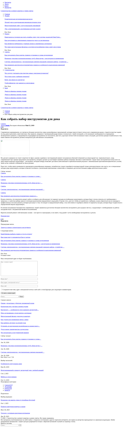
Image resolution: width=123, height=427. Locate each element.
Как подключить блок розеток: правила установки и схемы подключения (29, 55)
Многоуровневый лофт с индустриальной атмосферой (22, 25)
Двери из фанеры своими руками (15, 91)
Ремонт (7, 34)
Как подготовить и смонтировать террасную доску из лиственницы (27, 40)
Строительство (9, 70)
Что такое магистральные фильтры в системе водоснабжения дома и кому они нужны (33, 47)
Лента (7, 4)
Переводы (8, 7)
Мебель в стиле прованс (9, 377)
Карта (6, 6)
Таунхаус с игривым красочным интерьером (15, 413)
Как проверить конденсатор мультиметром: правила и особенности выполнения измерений (35, 65)
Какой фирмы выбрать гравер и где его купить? (16, 234)
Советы (7, 52)
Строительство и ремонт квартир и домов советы (17, 11)
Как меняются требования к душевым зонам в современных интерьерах (28, 43)
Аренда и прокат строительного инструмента (16, 227)
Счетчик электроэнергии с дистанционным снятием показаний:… (22, 352)
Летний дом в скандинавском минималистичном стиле (23, 22)
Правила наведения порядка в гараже (13, 406)
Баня (6, 88)
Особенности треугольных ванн (11, 364)
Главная (7, 14)
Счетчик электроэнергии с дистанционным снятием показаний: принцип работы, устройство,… (36, 62)
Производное (5, 216)
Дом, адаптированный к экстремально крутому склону (23, 29)
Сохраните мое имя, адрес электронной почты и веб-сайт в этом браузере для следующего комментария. (37, 289)
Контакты (8, 2)
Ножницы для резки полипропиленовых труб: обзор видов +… (21, 346)
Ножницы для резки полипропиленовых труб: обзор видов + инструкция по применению (34, 58)
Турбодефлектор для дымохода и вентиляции (19, 83)
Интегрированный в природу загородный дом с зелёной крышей (22, 370)
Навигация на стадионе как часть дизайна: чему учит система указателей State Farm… (33, 37)
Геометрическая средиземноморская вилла (18, 19)
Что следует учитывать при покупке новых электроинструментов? (27, 73)
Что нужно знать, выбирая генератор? (17, 76)
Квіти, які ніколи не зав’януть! (15, 80)
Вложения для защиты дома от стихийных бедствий (18, 400)
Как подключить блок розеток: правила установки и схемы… (21, 339)
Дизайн (7, 16)
